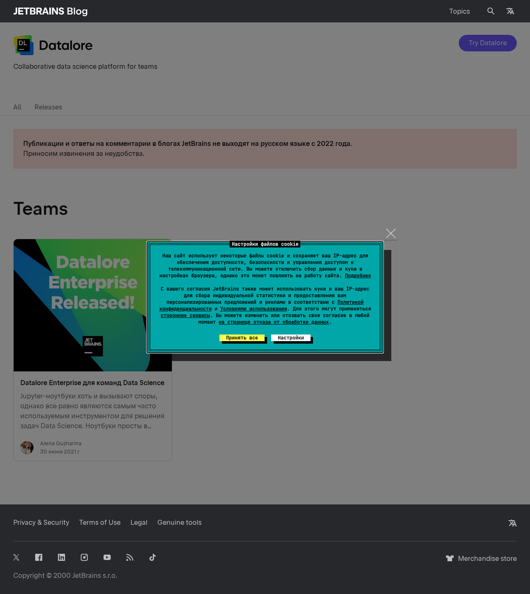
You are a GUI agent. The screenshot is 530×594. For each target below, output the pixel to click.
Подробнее (358, 275)
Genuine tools (179, 522)
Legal (138, 522)
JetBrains (86, 575)
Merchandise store (485, 562)
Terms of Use (99, 522)
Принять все (242, 338)
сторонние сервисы (185, 315)
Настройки (291, 338)
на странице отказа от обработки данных (274, 322)
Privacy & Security (41, 522)
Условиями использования (253, 308)
